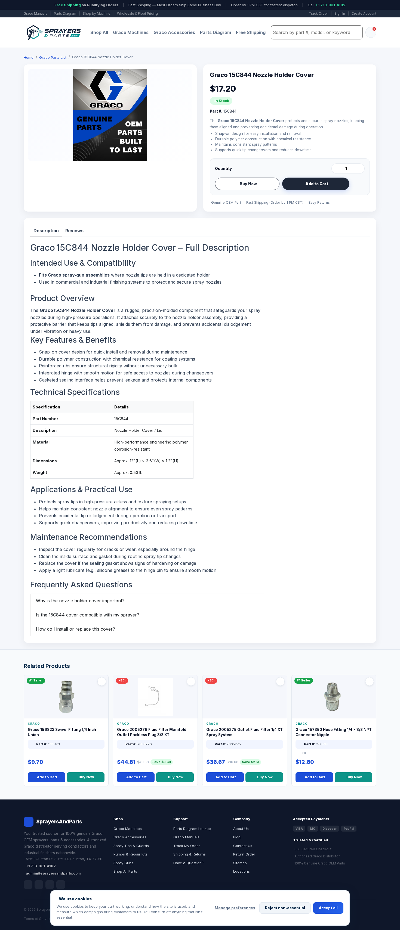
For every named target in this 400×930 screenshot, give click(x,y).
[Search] (357, 32)
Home (28, 57)
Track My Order (186, 846)
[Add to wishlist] (358, 184)
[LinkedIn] (39, 884)
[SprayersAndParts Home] (54, 32)
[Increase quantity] (359, 168)
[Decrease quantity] (336, 168)
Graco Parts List (52, 57)
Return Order (244, 854)
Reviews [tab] (74, 230)
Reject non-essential (285, 908)
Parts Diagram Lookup (192, 828)
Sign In (339, 13)
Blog (237, 837)
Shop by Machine (96, 13)
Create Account (364, 13)
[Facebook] (28, 884)
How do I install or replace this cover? (75, 629)
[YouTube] (60, 884)
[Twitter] (49, 884)
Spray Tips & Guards (131, 846)
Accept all (328, 908)
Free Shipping (251, 32)
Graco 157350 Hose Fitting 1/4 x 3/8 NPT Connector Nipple (334, 732)
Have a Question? (188, 863)
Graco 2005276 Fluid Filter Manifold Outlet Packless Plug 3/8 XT (151, 732)
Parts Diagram (65, 13)
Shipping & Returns (189, 854)
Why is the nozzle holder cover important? (80, 600)
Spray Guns (123, 863)
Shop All (99, 32)
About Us (241, 828)
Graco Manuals (35, 13)
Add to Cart (316, 183)
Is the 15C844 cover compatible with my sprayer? (87, 615)
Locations (241, 871)
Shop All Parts (125, 871)
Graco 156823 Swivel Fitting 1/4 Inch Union (62, 732)
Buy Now (248, 183)
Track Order (318, 13)
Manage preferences (235, 908)
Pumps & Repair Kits (130, 854)
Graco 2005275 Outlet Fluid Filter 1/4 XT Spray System (244, 732)
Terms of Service (37, 919)
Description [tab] (46, 230)
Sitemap (240, 863)
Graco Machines (131, 32)
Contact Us (242, 846)
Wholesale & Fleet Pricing (137, 13)
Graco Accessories (174, 32)
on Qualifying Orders (86, 5)
